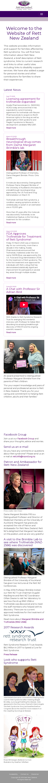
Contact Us (24, 774)
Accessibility (13, 774)
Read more (11, 128)
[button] (6, 489)
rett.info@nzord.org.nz (24, 456)
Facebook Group (25, 438)
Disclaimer (35, 774)
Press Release (10, 654)
